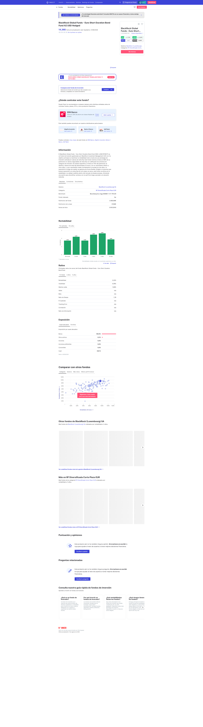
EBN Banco (72, 112)
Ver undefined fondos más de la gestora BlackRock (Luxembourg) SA (80, 469)
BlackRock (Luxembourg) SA (107, 187)
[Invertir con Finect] (51, 2)
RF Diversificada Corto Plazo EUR (106, 190)
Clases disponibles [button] (136, 33)
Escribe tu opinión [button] (82, 551)
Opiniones (81, 7)
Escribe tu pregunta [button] (82, 579)
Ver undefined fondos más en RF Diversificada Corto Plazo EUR (78, 527)
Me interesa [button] (141, 7)
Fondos (60, 7)
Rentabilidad (71, 7)
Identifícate (151, 2)
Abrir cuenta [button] (107, 115)
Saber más (110, 77)
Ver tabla (107, 263)
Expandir (114, 67)
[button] (108, 89)
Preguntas (89, 7)
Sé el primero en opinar (75, 32)
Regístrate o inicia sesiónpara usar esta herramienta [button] (87, 395)
